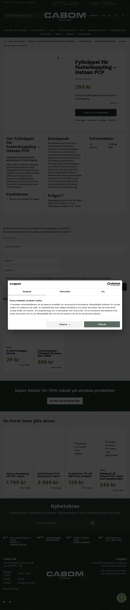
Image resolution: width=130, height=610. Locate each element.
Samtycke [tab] (27, 291)
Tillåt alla (102, 324)
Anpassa (63, 324)
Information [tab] (65, 291)
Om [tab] (103, 291)
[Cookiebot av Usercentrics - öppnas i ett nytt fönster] (109, 284)
